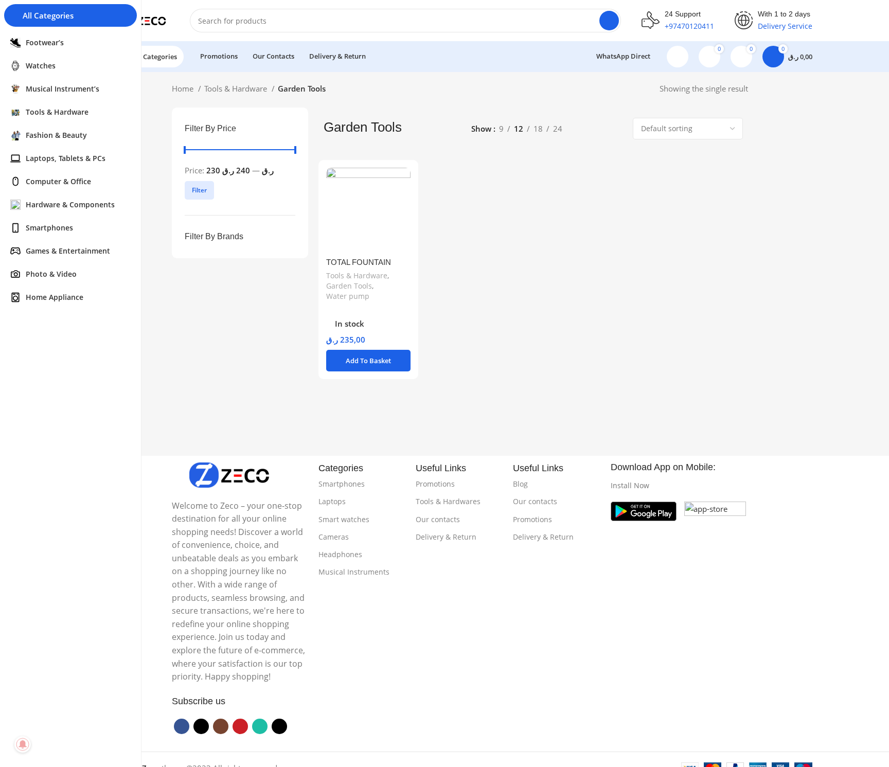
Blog (520, 484)
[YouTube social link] (240, 726)
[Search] (609, 20)
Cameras (333, 537)
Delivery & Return (446, 537)
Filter (199, 190)
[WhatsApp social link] (260, 726)
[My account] (678, 56)
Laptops (332, 501)
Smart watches (343, 519)
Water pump (347, 296)
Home (183, 88)
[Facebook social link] (181, 726)
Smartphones (341, 484)
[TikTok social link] (279, 726)
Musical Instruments (353, 572)
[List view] (581, 129)
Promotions (435, 484)
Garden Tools (349, 286)
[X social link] (201, 726)
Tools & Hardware (236, 88)
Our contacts (438, 519)
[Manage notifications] (22, 744)
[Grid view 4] (617, 129)
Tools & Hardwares (448, 501)
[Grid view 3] (599, 129)
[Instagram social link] (220, 726)
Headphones (340, 554)
